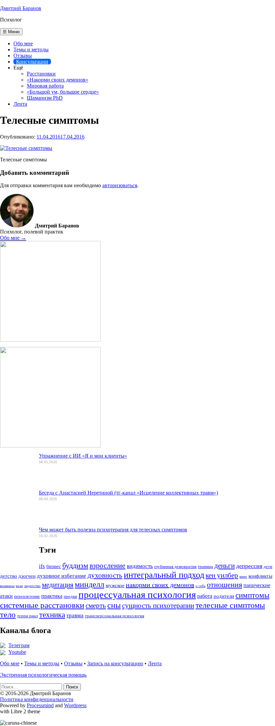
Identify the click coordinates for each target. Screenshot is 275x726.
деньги (224, 565)
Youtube (17, 652)
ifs (42, 566)
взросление (107, 565)
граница (205, 566)
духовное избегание (61, 576)
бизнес (53, 566)
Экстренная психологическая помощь (43, 675)
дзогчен (27, 576)
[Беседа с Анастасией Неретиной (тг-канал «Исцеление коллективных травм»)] (17, 509)
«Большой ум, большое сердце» (63, 92)
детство (8, 576)
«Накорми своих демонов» (57, 80)
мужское (115, 585)
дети (268, 566)
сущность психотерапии (158, 606)
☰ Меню (11, 31)
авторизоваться (119, 185)
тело (8, 614)
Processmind (40, 705)
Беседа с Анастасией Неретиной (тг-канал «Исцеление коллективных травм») (128, 493)
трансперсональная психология (114, 616)
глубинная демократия (175, 566)
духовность (105, 575)
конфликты (260, 576)
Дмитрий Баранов (20, 8)
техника (52, 615)
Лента (20, 104)
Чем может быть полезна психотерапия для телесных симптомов (113, 529)
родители (224, 596)
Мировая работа (45, 86)
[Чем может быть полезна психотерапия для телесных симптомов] (17, 546)
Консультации (32, 61)
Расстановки (41, 73)
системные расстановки (42, 605)
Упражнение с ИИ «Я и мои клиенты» (83, 456)
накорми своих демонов (160, 584)
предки (70, 596)
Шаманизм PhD (45, 98)
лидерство (32, 586)
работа (204, 596)
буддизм (75, 565)
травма (75, 615)
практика (51, 596)
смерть (96, 605)
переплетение (27, 596)
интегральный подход (164, 575)
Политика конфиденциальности (36, 699)
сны (114, 605)
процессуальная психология (137, 594)
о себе (201, 586)
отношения (224, 584)
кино (243, 576)
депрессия (249, 566)
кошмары (7, 586)
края (19, 586)
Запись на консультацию (115, 663)
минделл (89, 584)
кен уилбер (222, 575)
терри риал (27, 616)
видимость (140, 566)
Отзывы (22, 55)
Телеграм (19, 645)
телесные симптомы (230, 605)
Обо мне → (13, 238)
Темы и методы (31, 49)
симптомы (252, 595)
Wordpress (75, 705)
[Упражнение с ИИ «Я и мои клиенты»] (17, 472)
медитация (57, 584)
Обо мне (23, 43)
